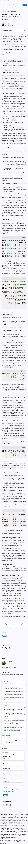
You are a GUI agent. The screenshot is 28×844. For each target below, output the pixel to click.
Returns (14, 819)
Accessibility (8, 837)
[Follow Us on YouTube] (7, 805)
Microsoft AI (2, 828)
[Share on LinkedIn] (10, 648)
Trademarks (14, 841)
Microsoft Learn (21, 831)
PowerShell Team (11, 6)
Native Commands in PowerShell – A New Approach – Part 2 (13, 755)
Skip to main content (4, 0)
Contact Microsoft (18, 840)
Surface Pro (2, 814)
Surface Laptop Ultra (15, 814)
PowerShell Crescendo (6, 641)
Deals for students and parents (17, 825)
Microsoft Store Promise (10, 820)
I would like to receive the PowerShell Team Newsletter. (12, 790)
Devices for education (8, 822)
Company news (7, 835)
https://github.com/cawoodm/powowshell (14, 697)
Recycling (25, 841)
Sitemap (12, 840)
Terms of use (9, 841)
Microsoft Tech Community (15, 832)
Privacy (23, 840)
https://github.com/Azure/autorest (15, 164)
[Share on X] (6, 648)
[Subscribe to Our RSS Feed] (10, 805)
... (24, 6)
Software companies (9, 834)
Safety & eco (20, 841)
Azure (7, 831)
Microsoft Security (9, 828)
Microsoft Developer (13, 831)
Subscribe (6, 795)
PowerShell (4, 635)
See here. (23, 720)
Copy (23, 237)
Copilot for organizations (9, 816)
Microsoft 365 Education (5, 823)
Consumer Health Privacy (5, 840)
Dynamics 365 (16, 828)
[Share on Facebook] (3, 648)
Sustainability (13, 837)
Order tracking (20, 819)
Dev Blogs (4, 6)
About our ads (3, 843)
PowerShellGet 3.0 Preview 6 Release (12, 766)
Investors (21, 835)
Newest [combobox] (20, 678)
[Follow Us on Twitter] (3, 805)
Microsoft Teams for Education (20, 822)
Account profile (19, 817)
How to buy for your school (16, 823)
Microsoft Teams (14, 829)
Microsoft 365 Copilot (22, 829)
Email (4, 778)
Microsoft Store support (8, 819)
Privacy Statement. (11, 791)
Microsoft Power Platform (5, 829)
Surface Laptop (8, 814)
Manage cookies (3, 841)
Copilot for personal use (19, 816)
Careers (21, 834)
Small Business (3, 831)
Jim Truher (7, 24)
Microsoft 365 (22, 828)
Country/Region (6, 784)
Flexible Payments (19, 820)
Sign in (24, 4)
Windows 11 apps (12, 817)
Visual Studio (16, 834)
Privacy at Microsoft (15, 835)
